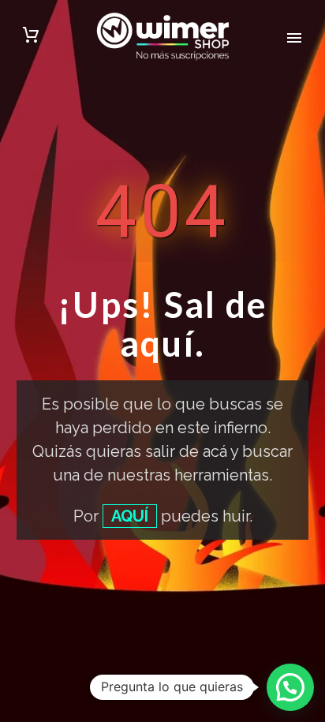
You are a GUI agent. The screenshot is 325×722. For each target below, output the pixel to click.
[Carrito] (31, 37)
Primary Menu (294, 38)
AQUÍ (129, 516)
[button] (290, 687)
